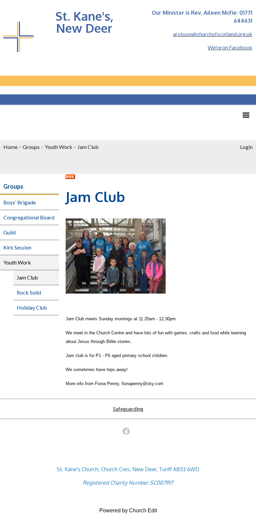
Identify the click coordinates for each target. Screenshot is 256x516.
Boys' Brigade (19, 202)
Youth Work (58, 147)
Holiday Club (32, 307)
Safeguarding (128, 408)
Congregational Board (28, 217)
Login (246, 147)
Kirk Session (17, 247)
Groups (31, 147)
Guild (9, 232)
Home (10, 147)
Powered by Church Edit (128, 510)
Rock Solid (29, 292)
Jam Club (88, 147)
